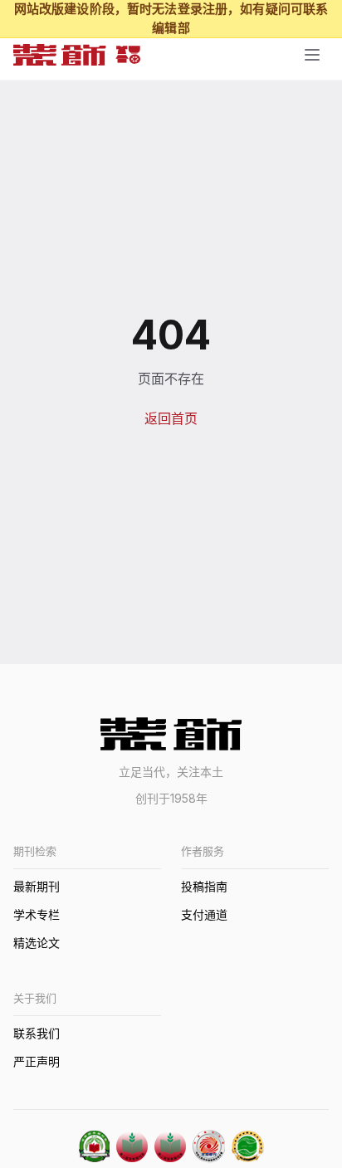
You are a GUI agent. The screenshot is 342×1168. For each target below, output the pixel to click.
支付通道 (204, 914)
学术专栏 (36, 914)
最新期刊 (36, 886)
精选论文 (36, 943)
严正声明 (36, 1061)
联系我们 (36, 1033)
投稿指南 (204, 886)
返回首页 (171, 418)
